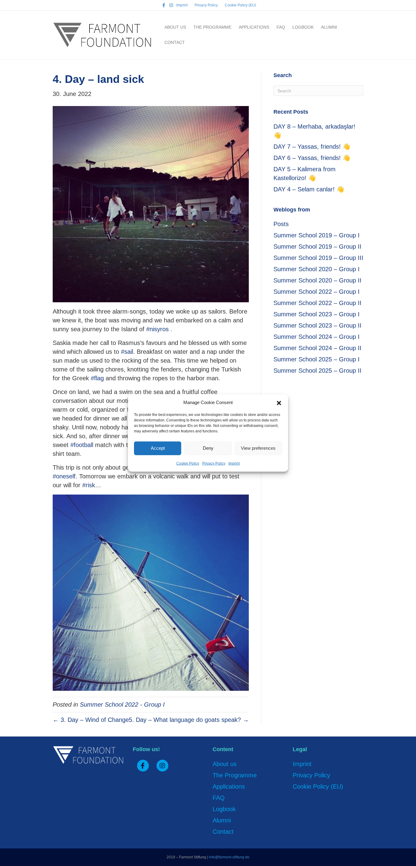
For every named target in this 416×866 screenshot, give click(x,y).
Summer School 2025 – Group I (316, 359)
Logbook (303, 27)
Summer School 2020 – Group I (316, 269)
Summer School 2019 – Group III (318, 257)
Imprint (234, 463)
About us (175, 27)
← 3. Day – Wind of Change (91, 719)
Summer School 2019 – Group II (317, 246)
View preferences (258, 448)
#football (81, 445)
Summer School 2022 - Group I (122, 704)
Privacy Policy (213, 463)
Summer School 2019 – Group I (316, 235)
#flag (97, 378)
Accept (158, 448)
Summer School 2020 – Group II (317, 280)
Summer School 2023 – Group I (316, 314)
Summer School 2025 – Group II (317, 370)
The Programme (212, 27)
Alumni (329, 27)
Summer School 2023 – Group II (317, 325)
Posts (281, 224)
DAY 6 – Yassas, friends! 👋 (311, 157)
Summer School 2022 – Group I (316, 291)
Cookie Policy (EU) (240, 5)
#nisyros (157, 329)
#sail (127, 351)
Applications (254, 27)
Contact (174, 42)
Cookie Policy (187, 463)
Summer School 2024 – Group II (317, 348)
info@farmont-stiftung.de (229, 857)
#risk (88, 485)
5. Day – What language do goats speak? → (189, 719)
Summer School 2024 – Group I (316, 336)
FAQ (281, 27)
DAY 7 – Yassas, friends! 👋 (311, 146)
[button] (279, 402)
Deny (208, 448)
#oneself (64, 476)
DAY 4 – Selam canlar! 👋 (308, 189)
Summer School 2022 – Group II (317, 303)
